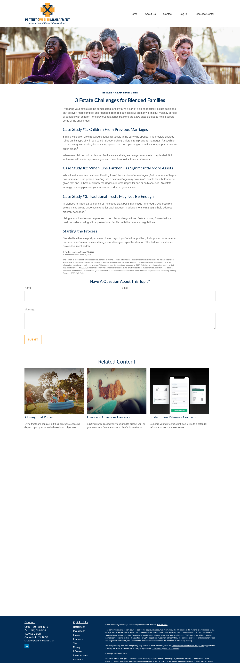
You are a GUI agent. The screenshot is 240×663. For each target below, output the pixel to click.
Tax (75, 643)
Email (125, 288)
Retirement (79, 626)
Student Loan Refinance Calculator (173, 417)
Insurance (78, 639)
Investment (79, 630)
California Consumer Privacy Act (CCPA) (188, 645)
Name (28, 288)
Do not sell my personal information (165, 648)
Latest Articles (80, 655)
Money (76, 647)
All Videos (78, 659)
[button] (134, 13)
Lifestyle (77, 651)
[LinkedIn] (26, 646)
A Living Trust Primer (38, 417)
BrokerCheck (162, 624)
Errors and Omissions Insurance (108, 417)
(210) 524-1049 (40, 626)
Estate (76, 635)
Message (29, 309)
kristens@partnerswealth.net (39, 640)
